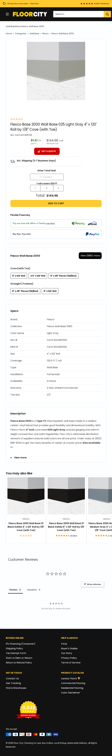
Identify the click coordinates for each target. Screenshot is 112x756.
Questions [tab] (32, 589)
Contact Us (12, 678)
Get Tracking (13, 683)
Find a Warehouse (16, 688)
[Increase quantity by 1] (58, 188)
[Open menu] (7, 14)
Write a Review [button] (94, 584)
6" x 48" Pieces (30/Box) (63, 275)
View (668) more (90, 255)
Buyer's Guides (69, 648)
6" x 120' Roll (18, 275)
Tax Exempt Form (16, 653)
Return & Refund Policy (19, 662)
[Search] (107, 14)
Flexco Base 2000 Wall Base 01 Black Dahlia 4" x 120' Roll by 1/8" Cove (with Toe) (26, 527)
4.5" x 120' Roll (37, 275)
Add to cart (56, 203)
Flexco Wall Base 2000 (33, 26)
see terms (50, 223)
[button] (56, 319)
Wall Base (10, 26)
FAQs (64, 643)
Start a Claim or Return (19, 658)
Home (9, 33)
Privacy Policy (69, 658)
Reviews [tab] (13, 589)
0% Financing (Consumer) (20, 643)
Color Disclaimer (70, 692)
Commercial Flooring (73, 683)
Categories (21, 33)
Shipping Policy (14, 648)
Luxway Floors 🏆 (70, 678)
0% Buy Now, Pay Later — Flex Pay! (23, 3)
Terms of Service (70, 662)
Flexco (18, 26)
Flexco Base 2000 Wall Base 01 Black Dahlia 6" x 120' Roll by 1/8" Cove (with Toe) (66, 527)
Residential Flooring (72, 688)
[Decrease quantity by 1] (35, 188)
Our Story (66, 653)
